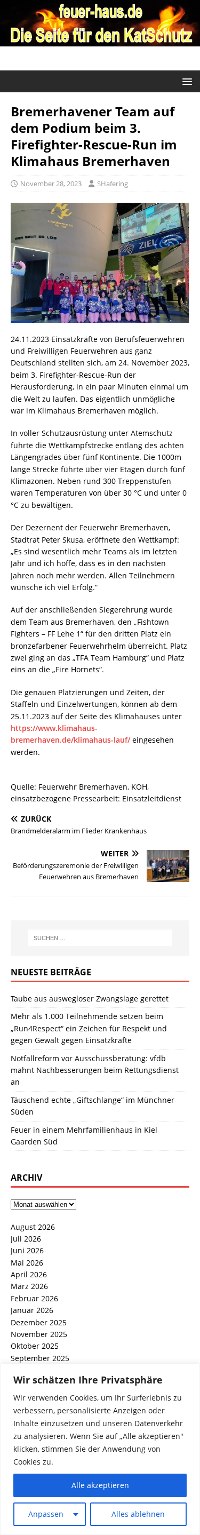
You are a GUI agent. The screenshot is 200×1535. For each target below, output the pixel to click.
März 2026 (29, 1286)
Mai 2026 (27, 1263)
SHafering (112, 183)
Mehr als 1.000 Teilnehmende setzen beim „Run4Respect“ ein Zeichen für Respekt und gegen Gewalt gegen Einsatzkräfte (89, 1028)
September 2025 (40, 1358)
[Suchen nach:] (100, 938)
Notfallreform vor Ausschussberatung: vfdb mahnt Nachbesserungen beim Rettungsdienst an (95, 1070)
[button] (185, 81)
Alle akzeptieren (100, 1485)
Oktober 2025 (35, 1346)
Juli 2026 (26, 1239)
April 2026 (29, 1274)
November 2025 (39, 1334)
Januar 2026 (32, 1310)
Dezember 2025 (39, 1322)
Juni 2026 (27, 1250)
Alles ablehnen (138, 1514)
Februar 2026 (34, 1298)
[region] (100, 1449)
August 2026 (33, 1227)
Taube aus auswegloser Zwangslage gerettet (90, 998)
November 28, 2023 (51, 183)
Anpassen (45, 1514)
